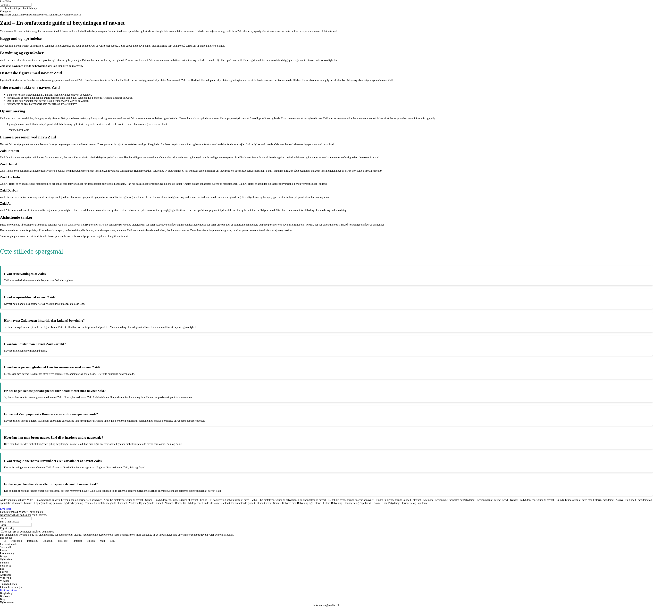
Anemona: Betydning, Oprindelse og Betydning (448, 499)
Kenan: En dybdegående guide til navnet (532, 499)
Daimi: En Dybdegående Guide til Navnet (197, 503)
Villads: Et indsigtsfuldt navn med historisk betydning (585, 499)
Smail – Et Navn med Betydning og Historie (297, 503)
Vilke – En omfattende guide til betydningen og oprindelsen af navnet (64, 499)
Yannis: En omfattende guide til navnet (106, 503)
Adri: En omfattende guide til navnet (123, 499)
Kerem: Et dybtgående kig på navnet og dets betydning (53, 503)
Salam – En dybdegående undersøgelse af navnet (171, 499)
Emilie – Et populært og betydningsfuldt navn (224, 499)
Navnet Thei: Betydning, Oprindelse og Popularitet (400, 503)
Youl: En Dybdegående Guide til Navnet (151, 503)
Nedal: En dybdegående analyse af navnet (350, 499)
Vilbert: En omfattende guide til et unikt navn (247, 503)
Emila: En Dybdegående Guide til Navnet (398, 499)
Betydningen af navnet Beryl (492, 499)
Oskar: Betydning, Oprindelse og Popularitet (347, 503)
